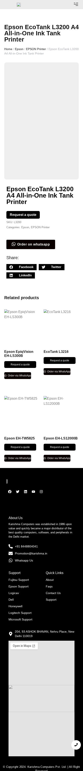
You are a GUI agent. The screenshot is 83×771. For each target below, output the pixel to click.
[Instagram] (41, 491)
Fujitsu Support (19, 579)
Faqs (49, 586)
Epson (19, 49)
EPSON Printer (36, 49)
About (50, 579)
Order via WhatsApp (19, 375)
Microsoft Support (20, 619)
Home (8, 49)
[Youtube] (33, 491)
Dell (11, 599)
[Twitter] (17, 491)
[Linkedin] (25, 491)
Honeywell (15, 606)
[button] (76, 4)
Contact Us (53, 593)
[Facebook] (9, 491)
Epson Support (19, 586)
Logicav (14, 593)
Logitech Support (20, 613)
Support (51, 599)
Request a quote (23, 215)
